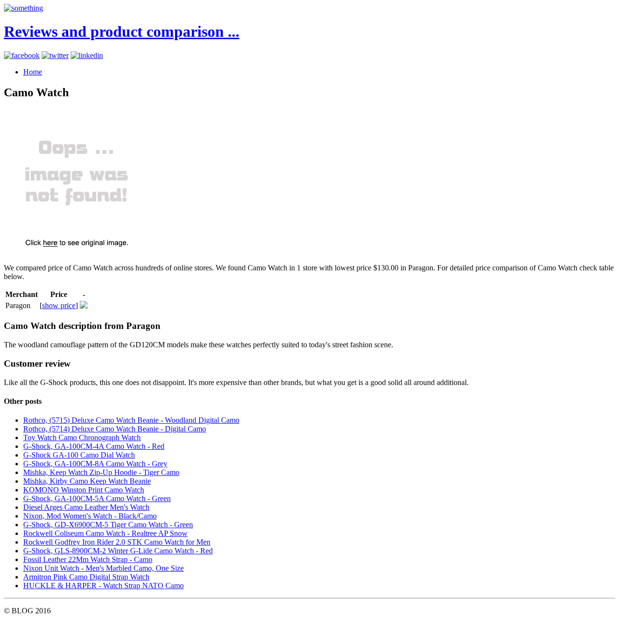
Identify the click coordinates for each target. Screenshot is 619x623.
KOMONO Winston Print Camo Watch (83, 490)
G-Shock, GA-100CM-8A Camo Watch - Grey (95, 464)
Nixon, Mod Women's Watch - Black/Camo (90, 516)
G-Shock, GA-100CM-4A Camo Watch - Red (93, 446)
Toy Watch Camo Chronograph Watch (82, 437)
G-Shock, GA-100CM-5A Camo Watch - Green (97, 498)
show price (58, 305)
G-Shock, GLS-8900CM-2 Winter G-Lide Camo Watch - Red (118, 551)
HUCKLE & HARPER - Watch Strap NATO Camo (103, 585)
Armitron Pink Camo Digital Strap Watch (86, 577)
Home (32, 72)
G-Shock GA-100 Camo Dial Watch (79, 455)
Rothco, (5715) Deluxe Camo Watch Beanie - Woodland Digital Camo (131, 420)
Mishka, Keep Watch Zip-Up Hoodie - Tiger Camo (101, 472)
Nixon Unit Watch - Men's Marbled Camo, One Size (103, 568)
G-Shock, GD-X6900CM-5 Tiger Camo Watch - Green (108, 524)
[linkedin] (87, 55)
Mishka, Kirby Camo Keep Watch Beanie (87, 481)
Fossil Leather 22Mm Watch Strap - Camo (87, 559)
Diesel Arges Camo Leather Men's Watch (86, 507)
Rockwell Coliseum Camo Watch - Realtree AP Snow (105, 533)
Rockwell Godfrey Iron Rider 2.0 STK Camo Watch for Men (116, 542)
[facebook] (22, 55)
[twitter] (55, 55)
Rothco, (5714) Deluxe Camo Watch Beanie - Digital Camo (114, 429)
